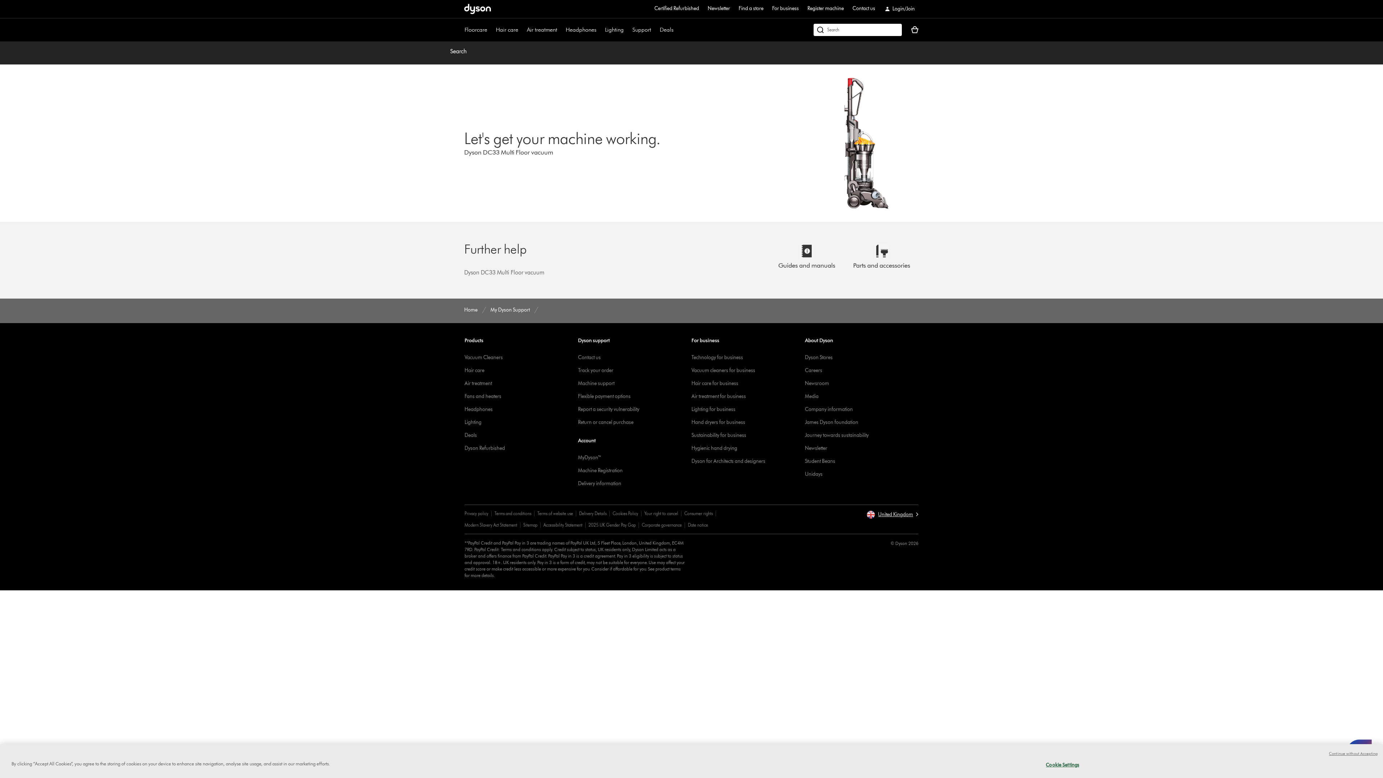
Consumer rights (698, 513)
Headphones (581, 29)
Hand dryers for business (718, 422)
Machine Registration (600, 471)
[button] (892, 514)
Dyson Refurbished (485, 448)
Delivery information (599, 483)
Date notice (698, 525)
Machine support (596, 383)
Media (812, 396)
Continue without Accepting (1353, 753)
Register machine (825, 8)
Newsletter (719, 8)
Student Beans (820, 461)
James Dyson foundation (831, 422)
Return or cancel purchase (606, 422)
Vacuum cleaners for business (723, 370)
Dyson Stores (819, 357)
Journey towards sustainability (837, 435)
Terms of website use (555, 513)
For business (785, 8)
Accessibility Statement (562, 525)
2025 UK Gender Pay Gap (612, 525)
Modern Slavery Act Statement (491, 525)
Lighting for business (713, 409)
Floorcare (476, 29)
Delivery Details (593, 513)
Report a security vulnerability (608, 409)
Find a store (751, 8)
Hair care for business (715, 383)
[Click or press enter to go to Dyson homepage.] (477, 9)
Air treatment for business (719, 396)
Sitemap (530, 525)
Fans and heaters (483, 396)
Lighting (614, 29)
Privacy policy (476, 513)
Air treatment (542, 29)
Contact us (863, 8)
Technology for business (717, 357)
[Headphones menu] (600, 29)
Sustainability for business (719, 435)
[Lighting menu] (627, 29)
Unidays (814, 474)
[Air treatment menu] (560, 29)
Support (641, 29)
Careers (813, 370)
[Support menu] (654, 29)
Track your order (595, 370)
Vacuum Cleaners (484, 357)
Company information (829, 409)
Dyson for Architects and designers (728, 461)
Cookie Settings (1062, 765)
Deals (666, 29)
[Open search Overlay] (858, 30)
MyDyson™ (589, 458)
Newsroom (817, 383)
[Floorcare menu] (490, 29)
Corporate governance (662, 525)
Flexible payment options (604, 396)
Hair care (507, 29)
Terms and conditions (512, 513)
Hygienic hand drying (714, 448)
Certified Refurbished (676, 8)
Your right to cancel (661, 513)
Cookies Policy (625, 513)
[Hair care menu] (521, 29)
